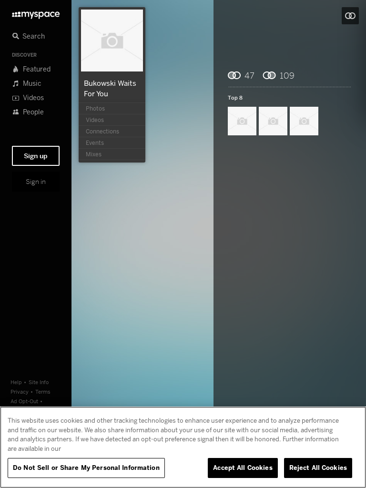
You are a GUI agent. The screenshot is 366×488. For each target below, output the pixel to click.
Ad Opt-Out (24, 401)
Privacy (19, 391)
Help (16, 382)
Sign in (36, 181)
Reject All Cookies (318, 467)
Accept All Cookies (242, 467)
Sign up (36, 156)
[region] (183, 447)
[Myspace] (36, 13)
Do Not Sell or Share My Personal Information (86, 467)
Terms (43, 391)
